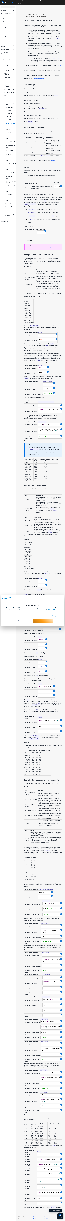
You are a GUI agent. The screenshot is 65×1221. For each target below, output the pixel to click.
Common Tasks (7, 59)
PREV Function (9, 107)
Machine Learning (5, 49)
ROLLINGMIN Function (9, 137)
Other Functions (8, 203)
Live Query (3, 24)
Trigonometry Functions (7, 85)
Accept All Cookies (43, 621)
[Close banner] (61, 597)
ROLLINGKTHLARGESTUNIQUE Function (10, 186)
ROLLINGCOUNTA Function (10, 177)
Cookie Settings (52, 616)
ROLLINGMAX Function (9, 133)
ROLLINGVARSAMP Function (10, 173)
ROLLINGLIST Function (9, 190)
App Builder (4, 30)
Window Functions (6, 103)
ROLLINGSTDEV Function (9, 159)
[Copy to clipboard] (61, 186)
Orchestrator (4, 42)
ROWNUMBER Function (9, 195)
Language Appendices (7, 214)
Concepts (5, 62)
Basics (4, 56)
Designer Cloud (5, 21)
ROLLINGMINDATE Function (10, 151)
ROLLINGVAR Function (9, 168)
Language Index (8, 210)
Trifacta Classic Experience (5, 53)
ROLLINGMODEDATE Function (10, 142)
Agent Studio (4, 33)
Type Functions (8, 99)
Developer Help (5, 221)
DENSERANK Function (8, 120)
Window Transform (29, 157)
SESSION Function (8, 199)
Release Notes (4, 10)
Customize (21, 621)
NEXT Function (9, 110)
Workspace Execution (6, 39)
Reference (5, 218)
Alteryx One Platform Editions (6, 14)
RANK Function (9, 116)
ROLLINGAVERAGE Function (10, 124)
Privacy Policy (52, 609)
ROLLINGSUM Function (9, 155)
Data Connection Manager (5, 45)
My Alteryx (20, 3)
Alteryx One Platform (6, 18)
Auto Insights (4, 27)
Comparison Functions (7, 78)
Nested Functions (6, 96)
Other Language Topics (8, 207)
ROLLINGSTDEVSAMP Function (10, 164)
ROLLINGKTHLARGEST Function (10, 182)
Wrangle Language (7, 65)
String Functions (8, 92)
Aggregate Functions (6, 69)
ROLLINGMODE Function (9, 128)
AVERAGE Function (29, 72)
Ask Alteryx (3, 36)
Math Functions (8, 82)
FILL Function (9, 113)
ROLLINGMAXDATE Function (10, 146)
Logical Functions (6, 74)
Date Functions (7, 89)
